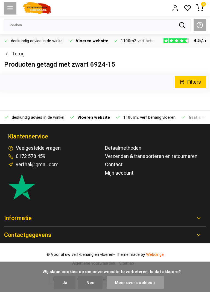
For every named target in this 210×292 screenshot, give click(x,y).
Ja (64, 283)
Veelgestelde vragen (38, 148)
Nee (90, 283)
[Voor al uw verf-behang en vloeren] (37, 8)
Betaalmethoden (123, 148)
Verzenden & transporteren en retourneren (151, 156)
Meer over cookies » (135, 283)
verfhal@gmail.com (37, 164)
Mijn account (119, 173)
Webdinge (155, 254)
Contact (113, 164)
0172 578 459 (30, 156)
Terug (18, 53)
